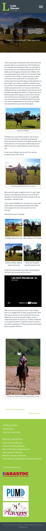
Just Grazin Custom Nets (11, 432)
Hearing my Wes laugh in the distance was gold (24, 459)
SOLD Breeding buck (15, 443)
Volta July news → (35, 413)
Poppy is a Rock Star (15, 452)
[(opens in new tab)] (16, 474)
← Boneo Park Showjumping (14, 409)
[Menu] (41, 7)
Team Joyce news (33, 40)
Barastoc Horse (8, 429)
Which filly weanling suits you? (19, 449)
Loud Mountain (22, 527)
